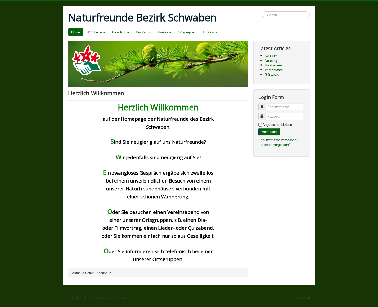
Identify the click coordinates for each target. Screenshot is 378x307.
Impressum (211, 32)
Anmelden (269, 131)
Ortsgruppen (187, 32)
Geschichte (120, 32)
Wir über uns (96, 32)
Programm (143, 32)
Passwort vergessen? (274, 144)
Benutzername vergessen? (278, 139)
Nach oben (302, 297)
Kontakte (164, 32)
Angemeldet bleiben (277, 124)
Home (75, 32)
